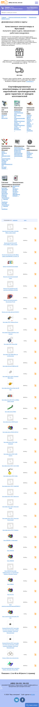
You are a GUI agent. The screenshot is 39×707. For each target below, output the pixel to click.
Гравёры (29, 154)
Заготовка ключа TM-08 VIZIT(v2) (10, 432)
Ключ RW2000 (10, 550)
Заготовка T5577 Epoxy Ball (10, 344)
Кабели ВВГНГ (29, 117)
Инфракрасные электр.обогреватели (20, 148)
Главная (4, 17)
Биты (28, 151)
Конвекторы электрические (18, 152)
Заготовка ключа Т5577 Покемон (10, 530)
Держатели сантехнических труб (18, 113)
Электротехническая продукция (17, 17)
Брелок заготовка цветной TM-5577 (10, 312)
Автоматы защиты (15, 192)
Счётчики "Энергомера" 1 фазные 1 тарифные (5, 199)
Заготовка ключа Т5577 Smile (10, 475)
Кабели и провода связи (30, 121)
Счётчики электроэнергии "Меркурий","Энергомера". (11, 184)
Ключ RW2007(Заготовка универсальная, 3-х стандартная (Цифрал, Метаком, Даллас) (10, 572)
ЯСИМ (33, 694)
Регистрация (34, 7)
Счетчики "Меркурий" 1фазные (5, 189)
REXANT (29, 115)
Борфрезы (30, 153)
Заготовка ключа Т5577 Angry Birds (10, 465)
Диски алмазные (29, 156)
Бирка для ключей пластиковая (10, 266)
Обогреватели (19, 146)
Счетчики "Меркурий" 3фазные (5, 194)
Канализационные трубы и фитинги (19, 122)
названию (15, 220)
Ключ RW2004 (10, 560)
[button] (32, 705)
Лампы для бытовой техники (5, 161)
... (14, 131)
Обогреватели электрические (18, 155)
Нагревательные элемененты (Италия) (7, 148)
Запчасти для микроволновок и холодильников (6, 155)
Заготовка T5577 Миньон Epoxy (10, 322)
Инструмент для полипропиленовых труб (19, 117)
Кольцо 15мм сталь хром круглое (10, 657)
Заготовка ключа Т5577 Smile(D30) (10, 486)
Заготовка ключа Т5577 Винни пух (10, 496)
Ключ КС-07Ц (10, 594)
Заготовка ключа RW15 (10, 411)
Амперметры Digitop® (16, 195)
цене (25, 220)
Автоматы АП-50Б (15, 189)
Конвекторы (17, 150)
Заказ (3, 151)
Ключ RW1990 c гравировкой (10, 540)
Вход (28, 7)
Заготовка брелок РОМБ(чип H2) (10, 366)
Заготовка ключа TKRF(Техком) (10, 421)
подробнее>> (30, 81)
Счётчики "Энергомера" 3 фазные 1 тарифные (5, 206)
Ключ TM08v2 (10, 584)
